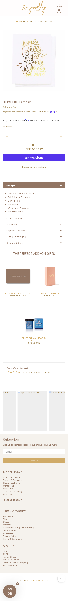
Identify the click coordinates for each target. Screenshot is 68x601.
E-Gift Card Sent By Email (17, 293)
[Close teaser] (17, 583)
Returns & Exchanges (13, 480)
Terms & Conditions (12, 539)
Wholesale (8, 533)
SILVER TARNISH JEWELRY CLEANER (34, 339)
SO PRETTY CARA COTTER (37, 580)
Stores (6, 522)
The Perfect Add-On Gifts (34, 253)
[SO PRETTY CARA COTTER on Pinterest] (11, 500)
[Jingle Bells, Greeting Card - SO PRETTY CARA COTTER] (34, 60)
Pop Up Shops (9, 557)
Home (19, 22)
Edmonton (8, 551)
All (27, 22)
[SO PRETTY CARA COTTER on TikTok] (20, 500)
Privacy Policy (9, 536)
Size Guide (8, 488)
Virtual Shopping (11, 559)
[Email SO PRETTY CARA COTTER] (17, 500)
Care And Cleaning (12, 491)
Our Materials (9, 530)
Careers (7, 524)
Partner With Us (10, 565)
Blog (5, 519)
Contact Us (8, 485)
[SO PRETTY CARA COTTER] (34, 8)
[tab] (34, 185)
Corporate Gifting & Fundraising (18, 527)
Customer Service (11, 477)
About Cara (8, 516)
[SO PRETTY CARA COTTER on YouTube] (7, 500)
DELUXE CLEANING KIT (50, 293)
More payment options (34, 167)
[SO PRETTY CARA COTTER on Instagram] (14, 500)
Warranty (7, 494)
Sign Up (34, 460)
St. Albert (7, 554)
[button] (9, 591)
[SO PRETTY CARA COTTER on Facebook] (4, 500)
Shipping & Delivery (12, 483)
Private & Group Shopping (15, 562)
